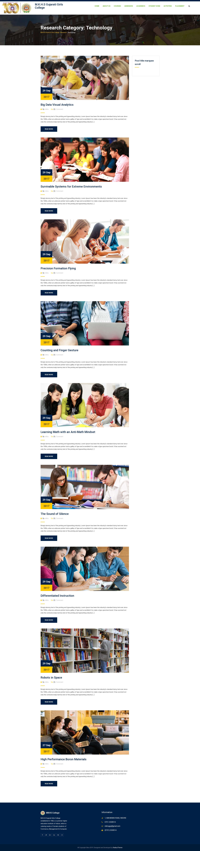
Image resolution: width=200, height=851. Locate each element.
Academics (140, 6)
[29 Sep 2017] (85, 78)
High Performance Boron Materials (63, 759)
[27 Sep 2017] (85, 732)
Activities (168, 6)
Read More (49, 129)
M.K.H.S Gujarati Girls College (49, 6)
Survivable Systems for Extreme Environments (71, 186)
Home (97, 6)
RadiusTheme (117, 847)
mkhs (47, 109)
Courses (117, 6)
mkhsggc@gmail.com (112, 826)
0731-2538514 (110, 822)
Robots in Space (51, 677)
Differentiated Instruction (57, 595)
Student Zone (154, 6)
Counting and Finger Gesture (59, 350)
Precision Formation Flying (58, 268)
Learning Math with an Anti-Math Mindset (68, 432)
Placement (179, 6)
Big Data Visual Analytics (57, 104)
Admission (128, 6)
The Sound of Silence (55, 514)
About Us (106, 6)
